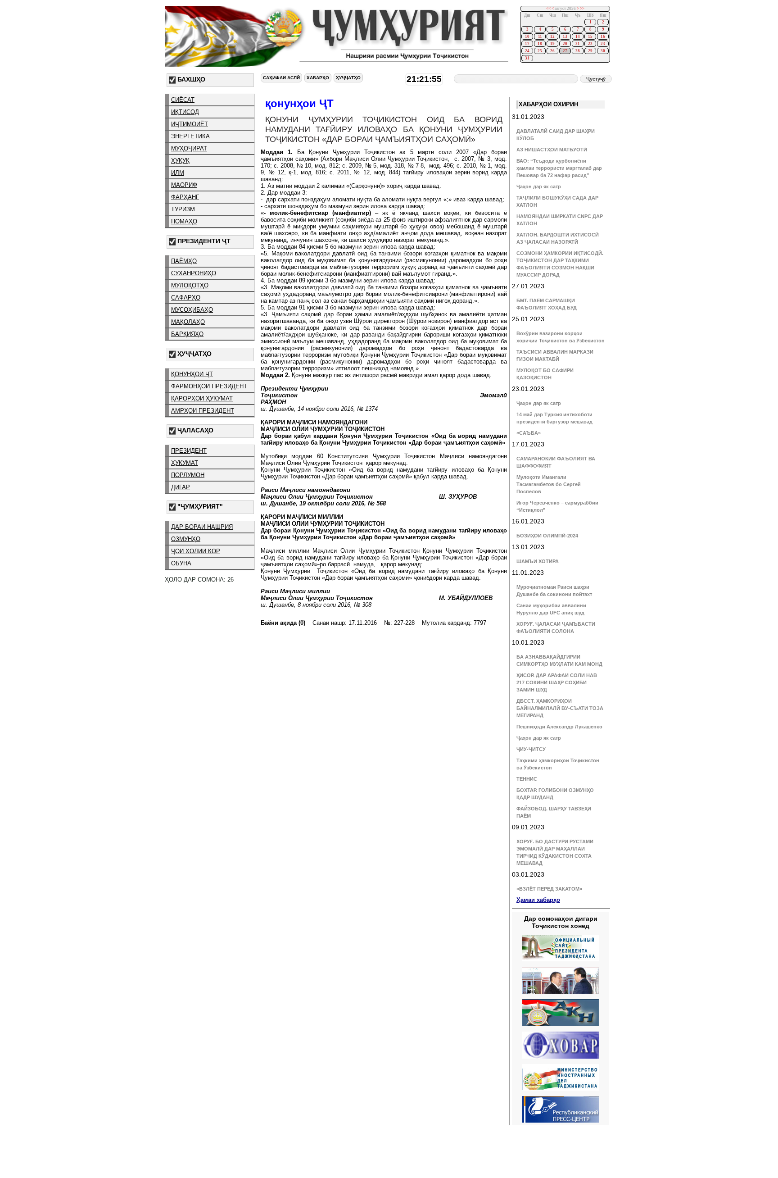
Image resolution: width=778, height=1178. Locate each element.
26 (552, 51)
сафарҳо (185, 297)
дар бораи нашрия (202, 526)
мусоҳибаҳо (192, 309)
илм (177, 172)
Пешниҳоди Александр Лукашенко (559, 726)
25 (540, 51)
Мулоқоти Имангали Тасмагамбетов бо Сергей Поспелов (548, 484)
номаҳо (184, 221)
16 (603, 36)
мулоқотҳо (189, 285)
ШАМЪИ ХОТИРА (537, 561)
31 (527, 58)
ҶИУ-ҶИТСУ (531, 749)
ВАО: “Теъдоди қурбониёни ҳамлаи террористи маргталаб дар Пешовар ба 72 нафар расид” (559, 168)
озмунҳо (185, 539)
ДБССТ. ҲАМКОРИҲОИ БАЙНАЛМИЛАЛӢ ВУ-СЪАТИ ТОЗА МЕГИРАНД (559, 708)
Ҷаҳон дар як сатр (538, 186)
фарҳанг (185, 197)
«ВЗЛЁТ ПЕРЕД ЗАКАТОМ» (549, 888)
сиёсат (182, 99)
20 (565, 43)
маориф (184, 185)
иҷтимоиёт (189, 124)
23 (603, 43)
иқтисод (185, 112)
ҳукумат (184, 462)
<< (548, 8)
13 (565, 36)
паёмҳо (184, 261)
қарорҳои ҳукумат (202, 398)
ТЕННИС (526, 779)
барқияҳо (187, 334)
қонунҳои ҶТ (192, 374)
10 (527, 36)
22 (590, 43)
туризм (183, 209)
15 (590, 36)
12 (552, 36)
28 (577, 51)
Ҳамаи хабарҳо (538, 899)
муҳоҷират (189, 148)
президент (189, 450)
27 (565, 51)
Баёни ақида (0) (283, 622)
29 (590, 51)
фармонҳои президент (209, 386)
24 (527, 51)
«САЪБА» (528, 433)
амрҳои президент (202, 410)
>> (582, 8)
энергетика (190, 136)
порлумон (187, 475)
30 (603, 51)
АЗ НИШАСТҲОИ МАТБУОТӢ (551, 149)
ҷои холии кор (195, 551)
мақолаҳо (188, 321)
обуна (181, 563)
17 (527, 43)
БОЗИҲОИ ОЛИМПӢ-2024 (547, 535)
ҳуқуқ (180, 160)
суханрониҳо (193, 273)
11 (540, 36)
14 (577, 36)
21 (577, 43)
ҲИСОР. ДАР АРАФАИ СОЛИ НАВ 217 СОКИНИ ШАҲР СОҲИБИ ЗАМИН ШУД (556, 682)
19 (552, 43)
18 (540, 43)
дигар (180, 487)
